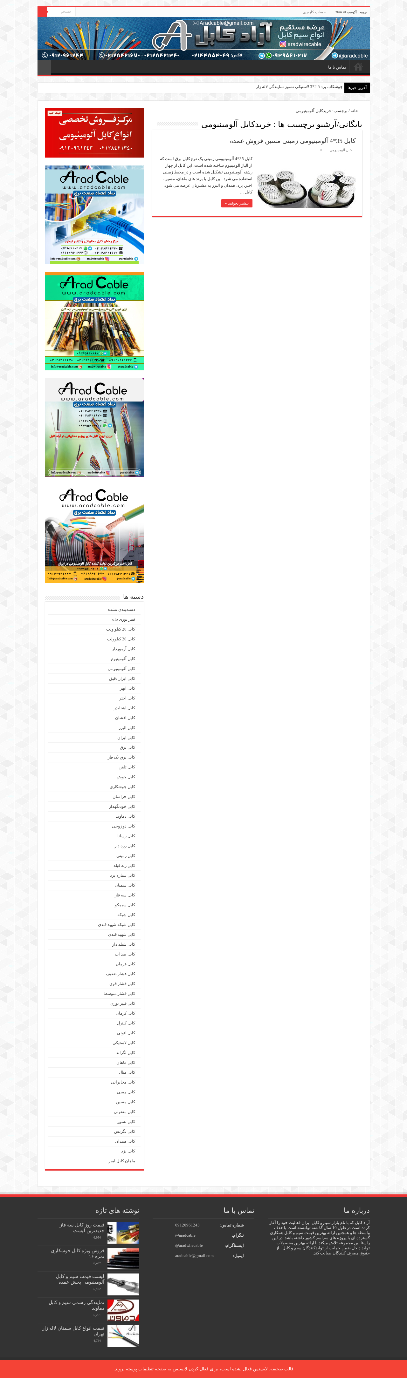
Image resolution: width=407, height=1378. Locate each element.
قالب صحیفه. (281, 1369)
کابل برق (127, 747)
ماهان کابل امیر (121, 1160)
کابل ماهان (125, 1062)
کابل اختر (127, 698)
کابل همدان (125, 1141)
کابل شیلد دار (123, 944)
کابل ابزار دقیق (122, 678)
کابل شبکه (126, 914)
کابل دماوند (125, 816)
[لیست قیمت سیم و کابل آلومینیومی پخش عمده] (123, 1284)
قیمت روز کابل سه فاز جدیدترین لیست (82, 1227)
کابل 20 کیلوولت (121, 639)
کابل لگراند (125, 1052)
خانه (358, 66)
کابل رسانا (126, 836)
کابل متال (127, 1072)
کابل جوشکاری (122, 786)
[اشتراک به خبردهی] (154, 123)
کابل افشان (125, 717)
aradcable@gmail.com (194, 1255)
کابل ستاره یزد (122, 875)
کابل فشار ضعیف (120, 973)
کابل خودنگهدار (122, 806)
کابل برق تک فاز (121, 757)
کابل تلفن (127, 767)
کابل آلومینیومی (341, 150)
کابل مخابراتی (123, 1082)
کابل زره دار (124, 845)
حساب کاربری (314, 12)
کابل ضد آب (125, 954)
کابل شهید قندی (121, 934)
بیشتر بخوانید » (237, 203)
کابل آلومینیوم (123, 658)
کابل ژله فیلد (124, 865)
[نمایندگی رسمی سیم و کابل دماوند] (123, 1310)
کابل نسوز (126, 1121)
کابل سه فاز (125, 895)
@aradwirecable (189, 1245)
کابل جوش (126, 776)
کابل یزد (128, 1151)
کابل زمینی (125, 855)
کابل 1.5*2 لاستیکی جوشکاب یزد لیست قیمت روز (300, 86)
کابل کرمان (125, 1013)
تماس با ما (337, 67)
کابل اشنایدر (124, 708)
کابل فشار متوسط (119, 993)
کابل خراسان (124, 796)
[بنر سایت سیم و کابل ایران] (204, 38)
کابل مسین (125, 1101)
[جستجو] (42, 12)
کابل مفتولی (124, 1111)
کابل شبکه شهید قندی (116, 924)
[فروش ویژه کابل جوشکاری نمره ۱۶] (123, 1258)
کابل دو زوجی (123, 826)
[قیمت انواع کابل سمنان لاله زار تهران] (123, 1336)
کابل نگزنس (124, 1131)
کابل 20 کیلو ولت (120, 629)
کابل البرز (127, 727)
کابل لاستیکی (124, 1042)
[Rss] (80, 12)
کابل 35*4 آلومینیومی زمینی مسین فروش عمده (293, 140)
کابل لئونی (126, 1032)
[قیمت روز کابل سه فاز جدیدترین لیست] (123, 1233)
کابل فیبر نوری (122, 1003)
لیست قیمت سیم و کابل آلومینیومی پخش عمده (80, 1279)
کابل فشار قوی (122, 983)
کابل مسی (126, 1092)
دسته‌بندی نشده (121, 609)
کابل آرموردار (123, 648)
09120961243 (187, 1225)
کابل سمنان (125, 885)
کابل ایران (126, 737)
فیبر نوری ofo (123, 619)
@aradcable (185, 1235)
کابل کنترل (126, 1023)
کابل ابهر (127, 688)
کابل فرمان (125, 964)
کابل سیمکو (125, 904)
